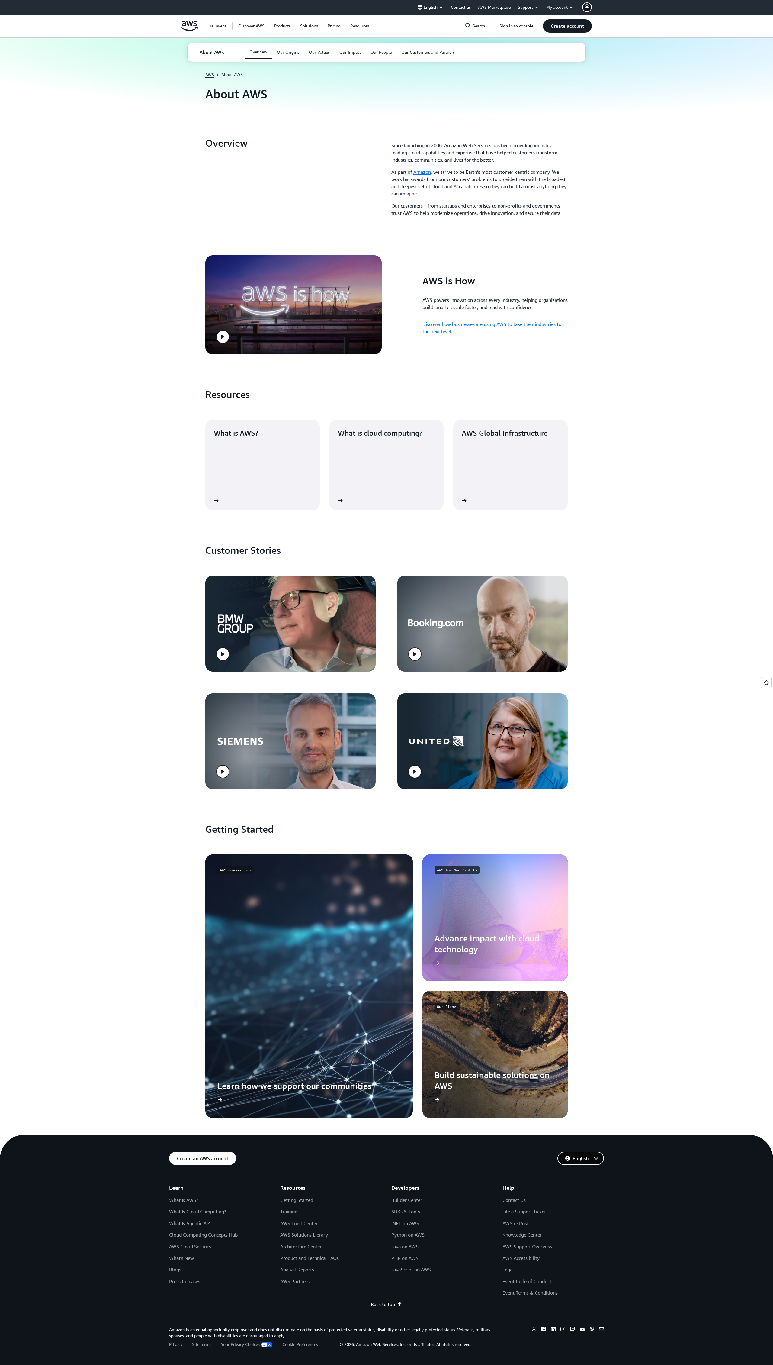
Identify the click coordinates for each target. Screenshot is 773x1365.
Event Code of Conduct (526, 1281)
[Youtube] (582, 1330)
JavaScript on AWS (411, 1270)
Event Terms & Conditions (530, 1293)
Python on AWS (408, 1235)
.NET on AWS (405, 1223)
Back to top (383, 1304)
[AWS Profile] (587, 7)
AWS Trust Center (299, 1223)
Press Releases (184, 1281)
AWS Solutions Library (304, 1235)
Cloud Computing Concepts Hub (203, 1235)
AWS (209, 74)
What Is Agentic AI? (189, 1223)
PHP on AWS (405, 1258)
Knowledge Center (522, 1235)
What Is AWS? (183, 1200)
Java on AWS (405, 1247)
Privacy (175, 1344)
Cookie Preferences (300, 1344)
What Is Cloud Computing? (197, 1211)
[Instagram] (562, 1330)
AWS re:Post (515, 1223)
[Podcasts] (591, 1330)
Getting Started (296, 1200)
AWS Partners (295, 1281)
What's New (181, 1258)
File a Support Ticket (524, 1211)
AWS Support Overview (527, 1247)
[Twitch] (572, 1330)
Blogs (175, 1270)
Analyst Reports (297, 1270)
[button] (251, 26)
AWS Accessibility (521, 1258)
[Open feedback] (766, 682)
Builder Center (406, 1200)
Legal (508, 1270)
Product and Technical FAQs (309, 1258)
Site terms (201, 1344)
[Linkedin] (553, 1330)
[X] (533, 1330)
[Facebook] (543, 1330)
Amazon (422, 172)
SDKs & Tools (405, 1211)
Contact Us (514, 1200)
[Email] (601, 1330)
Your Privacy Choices (240, 1344)
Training (288, 1211)
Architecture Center (301, 1247)
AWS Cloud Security (190, 1247)
